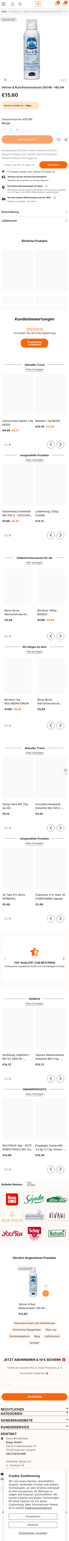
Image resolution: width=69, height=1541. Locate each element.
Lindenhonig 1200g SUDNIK (46, 513)
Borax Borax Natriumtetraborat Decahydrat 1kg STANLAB (15, 612)
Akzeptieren (33, 1516)
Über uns (50, 1329)
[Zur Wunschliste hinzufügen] (46, 1286)
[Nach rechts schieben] (60, 444)
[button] (34, 199)
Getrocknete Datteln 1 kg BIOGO (17, 422)
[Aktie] (65, 140)
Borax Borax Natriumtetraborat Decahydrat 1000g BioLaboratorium (48, 701)
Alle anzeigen (34, 562)
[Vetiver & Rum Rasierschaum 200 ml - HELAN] (34, 1282)
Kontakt (34, 1342)
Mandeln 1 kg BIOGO (47, 420)
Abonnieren (53, 165)
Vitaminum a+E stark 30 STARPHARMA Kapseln (50, 896)
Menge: (6, 123)
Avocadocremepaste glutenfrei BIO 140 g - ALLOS (48, 806)
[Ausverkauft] (46, 1293)
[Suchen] (20, 4)
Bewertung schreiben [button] (34, 343)
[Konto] (12, 4)
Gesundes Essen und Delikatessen (34, 1323)
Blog (37, 1336)
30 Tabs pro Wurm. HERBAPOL (14, 896)
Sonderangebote (19, 1336)
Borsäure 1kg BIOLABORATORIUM (16, 701)
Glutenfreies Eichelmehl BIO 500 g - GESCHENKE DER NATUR (17, 513)
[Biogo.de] (12, 1199)
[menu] (3, 4)
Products (15, 11)
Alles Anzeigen (34, 369)
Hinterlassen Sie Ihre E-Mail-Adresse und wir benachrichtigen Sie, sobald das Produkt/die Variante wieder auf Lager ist (29, 154)
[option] (34, 50)
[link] (59, 140)
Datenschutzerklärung (38, 1507)
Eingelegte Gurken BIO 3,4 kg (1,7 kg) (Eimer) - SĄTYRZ (49, 1147)
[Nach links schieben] (51, 444)
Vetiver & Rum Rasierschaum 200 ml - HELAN (32, 1306)
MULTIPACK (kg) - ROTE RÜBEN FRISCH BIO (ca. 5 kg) (17, 1147)
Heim (4, 11)
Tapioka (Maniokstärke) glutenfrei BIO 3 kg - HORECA (49, 1057)
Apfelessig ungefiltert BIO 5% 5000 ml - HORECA (15, 1057)
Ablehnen (33, 1524)
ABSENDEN (34, 1396)
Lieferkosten (52, 1336)
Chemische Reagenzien (27, 1329)
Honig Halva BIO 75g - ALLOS (16, 806)
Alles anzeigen (31, 1183)
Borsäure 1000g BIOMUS (46, 612)
